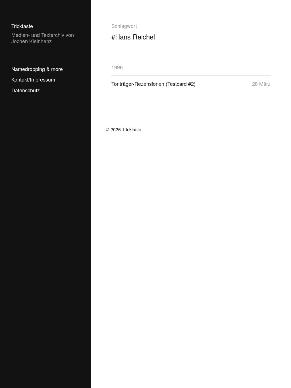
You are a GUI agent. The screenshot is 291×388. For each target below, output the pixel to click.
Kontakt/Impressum (33, 79)
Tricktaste (22, 26)
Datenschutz (25, 90)
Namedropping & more (37, 68)
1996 (117, 67)
